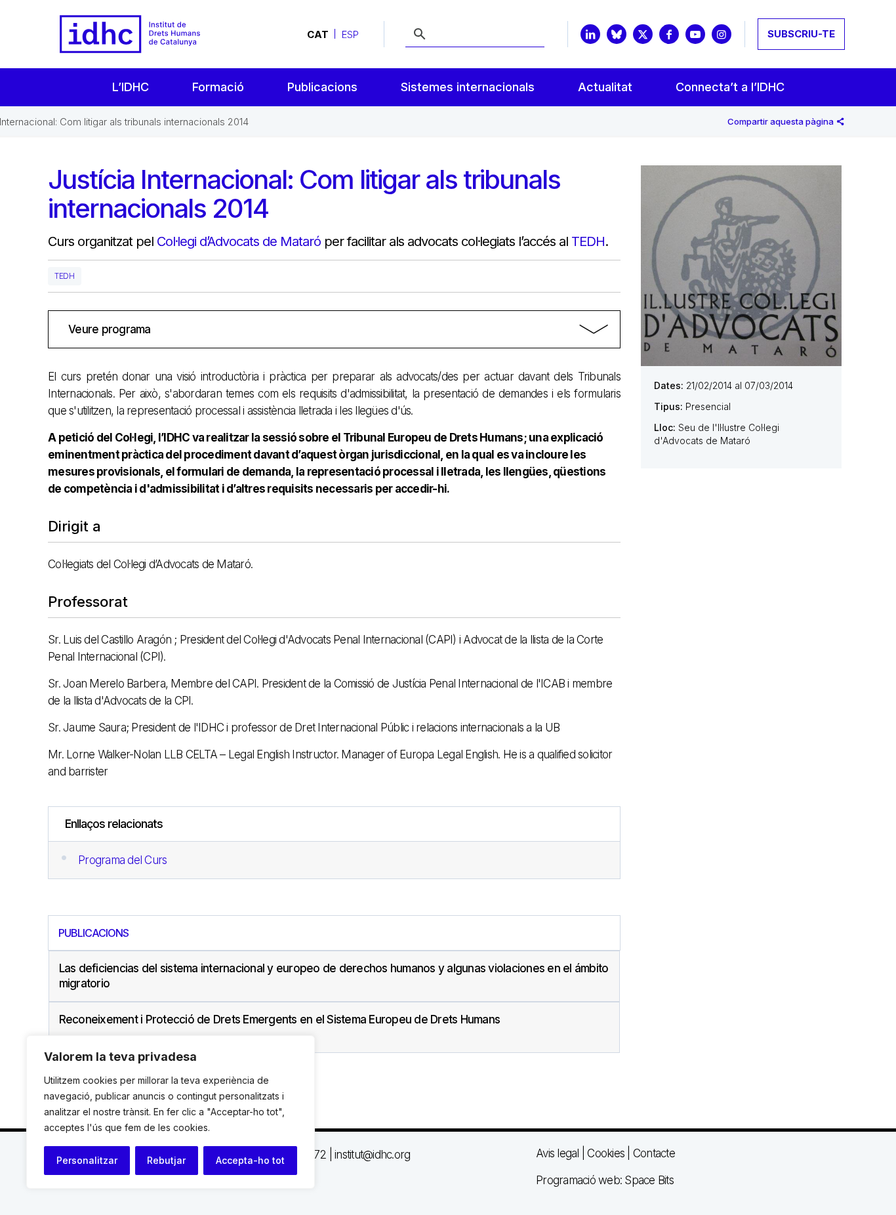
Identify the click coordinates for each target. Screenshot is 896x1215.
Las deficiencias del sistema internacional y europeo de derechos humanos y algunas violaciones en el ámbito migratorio (334, 976)
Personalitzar (86, 1160)
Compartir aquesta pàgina (781, 121)
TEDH (588, 241)
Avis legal (557, 1153)
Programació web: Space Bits (605, 1180)
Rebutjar (166, 1160)
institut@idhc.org (372, 1154)
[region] (170, 1112)
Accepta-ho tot (250, 1160)
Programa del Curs (122, 860)
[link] (334, 329)
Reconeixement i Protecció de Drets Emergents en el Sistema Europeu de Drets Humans (279, 1019)
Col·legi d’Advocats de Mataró (239, 241)
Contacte (654, 1153)
